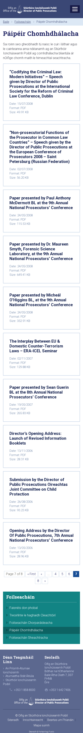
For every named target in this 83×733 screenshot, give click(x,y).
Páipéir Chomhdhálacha (26, 630)
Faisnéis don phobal (23, 608)
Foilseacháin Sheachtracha (28, 638)
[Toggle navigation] (75, 9)
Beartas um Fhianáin (60, 720)
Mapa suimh (42, 725)
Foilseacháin (23, 21)
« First (31, 574)
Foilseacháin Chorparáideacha (30, 623)
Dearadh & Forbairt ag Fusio (41, 732)
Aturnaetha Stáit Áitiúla (19, 676)
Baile (6, 21)
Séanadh (13, 720)
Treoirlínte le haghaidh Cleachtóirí (32, 615)
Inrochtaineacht (33, 720)
